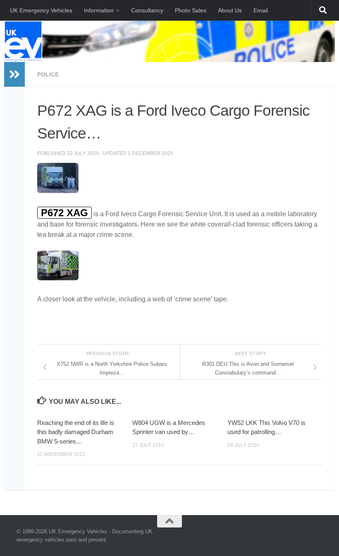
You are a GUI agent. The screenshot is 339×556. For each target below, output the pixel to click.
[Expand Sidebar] (14, 74)
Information (99, 10)
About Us (230, 10)
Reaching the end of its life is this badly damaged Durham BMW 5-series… (75, 432)
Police (48, 74)
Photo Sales (190, 10)
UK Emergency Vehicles (41, 10)
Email (260, 10)
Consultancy (147, 10)
